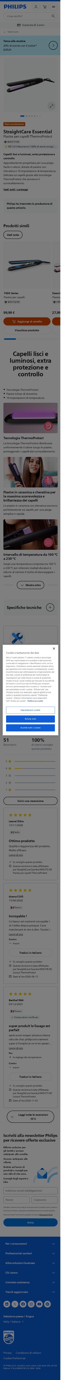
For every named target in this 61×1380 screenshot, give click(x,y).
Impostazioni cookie (29, 710)
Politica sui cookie (34, 701)
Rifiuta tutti (29, 719)
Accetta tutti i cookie (29, 727)
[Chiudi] (52, 648)
